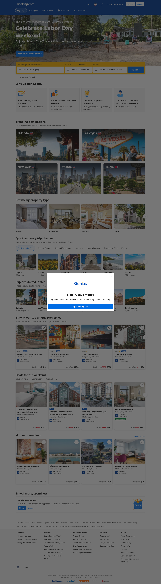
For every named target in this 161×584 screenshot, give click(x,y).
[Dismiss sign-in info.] (111, 276)
